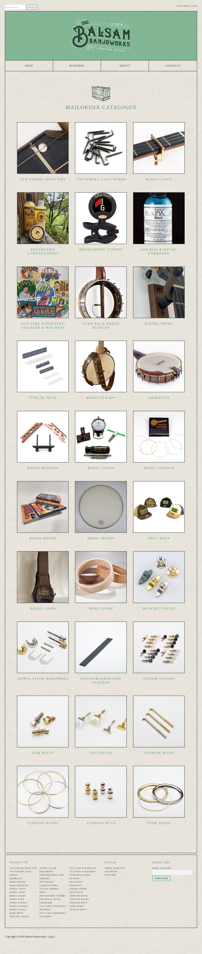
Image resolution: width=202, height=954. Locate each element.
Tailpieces (76, 892)
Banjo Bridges (19, 885)
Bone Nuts (16, 913)
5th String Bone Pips (23, 868)
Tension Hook (78, 896)
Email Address (161, 868)
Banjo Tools (18, 909)
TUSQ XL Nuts (78, 909)
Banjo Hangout (115, 868)
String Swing (78, 889)
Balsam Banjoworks (101, 36)
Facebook (111, 871)
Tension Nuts (78, 902)
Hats (42, 892)
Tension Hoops (79, 899)
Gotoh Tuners (49, 889)
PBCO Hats (76, 882)
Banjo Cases (17, 892)
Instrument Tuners (52, 896)
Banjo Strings (19, 906)
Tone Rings (76, 906)
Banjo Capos (18, 889)
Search (32, 7)
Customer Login (186, 6)
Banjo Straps (18, 902)
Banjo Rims (17, 899)
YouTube (110, 875)
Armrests (16, 878)
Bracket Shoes (19, 916)
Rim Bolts (75, 885)
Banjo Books (18, 882)
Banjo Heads (18, 896)
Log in (51, 936)
